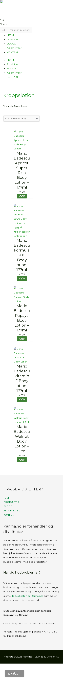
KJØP (21, 196)
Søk (2, 20)
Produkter (13, 39)
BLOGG (11, 43)
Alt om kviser (14, 48)
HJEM (10, 35)
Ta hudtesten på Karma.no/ (27, 596)
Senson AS (53, 656)
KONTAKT (12, 52)
